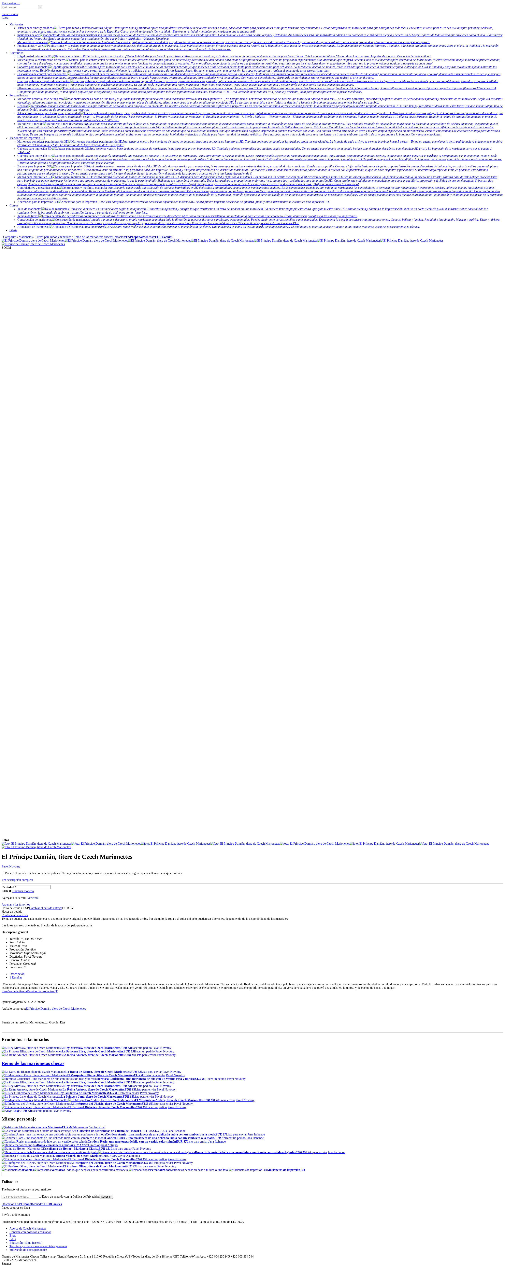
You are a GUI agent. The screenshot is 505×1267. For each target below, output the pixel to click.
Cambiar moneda (23, 891)
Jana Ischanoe (176, 1131)
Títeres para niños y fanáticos (53, 237)
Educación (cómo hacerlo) (25, 1242)
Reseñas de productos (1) (42, 991)
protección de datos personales (28, 1249)
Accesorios (16, 52)
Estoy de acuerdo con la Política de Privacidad (71, 1196)
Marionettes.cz (11, 3)
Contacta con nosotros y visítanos (30, 1232)
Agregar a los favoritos (16, 904)
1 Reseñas (15, 977)
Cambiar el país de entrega (45, 908)
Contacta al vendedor (15, 915)
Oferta (13, 230)
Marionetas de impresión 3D (27, 138)
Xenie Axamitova (129, 1155)
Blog (12, 1235)
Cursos (13, 205)
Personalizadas (18, 95)
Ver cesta (32, 897)
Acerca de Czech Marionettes (27, 1228)
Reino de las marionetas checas (93, 237)
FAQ (12, 1239)
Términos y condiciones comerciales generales (38, 1246)
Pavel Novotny (11, 866)
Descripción (16, 974)
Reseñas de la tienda (14, 991)
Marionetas (16, 24)
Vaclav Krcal (97, 1127)
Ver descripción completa (17, 879)
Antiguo (112, 1145)
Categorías (9, 237)
